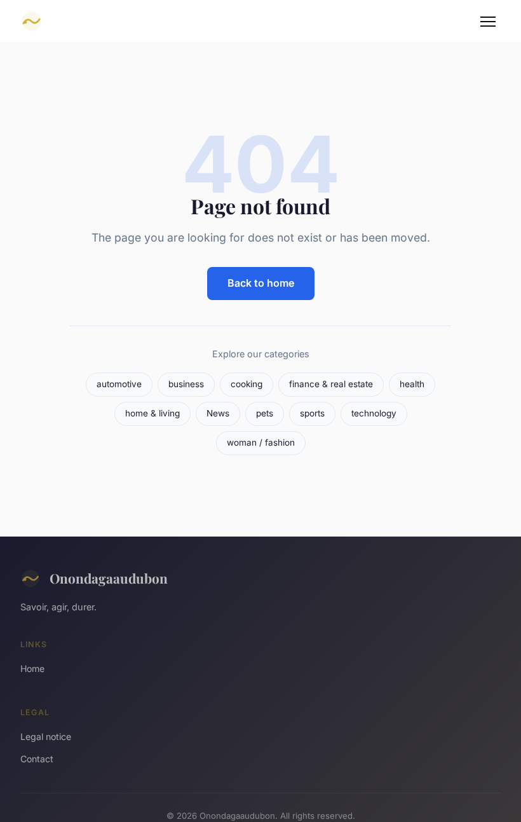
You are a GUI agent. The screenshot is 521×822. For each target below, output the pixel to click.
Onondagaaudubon (109, 578)
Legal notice (45, 736)
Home (32, 668)
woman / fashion (261, 442)
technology (373, 413)
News (217, 413)
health (412, 384)
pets (264, 413)
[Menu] (488, 21)
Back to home (260, 283)
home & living (152, 413)
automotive (119, 384)
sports (312, 413)
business (186, 384)
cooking (246, 384)
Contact (36, 758)
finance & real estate (331, 384)
